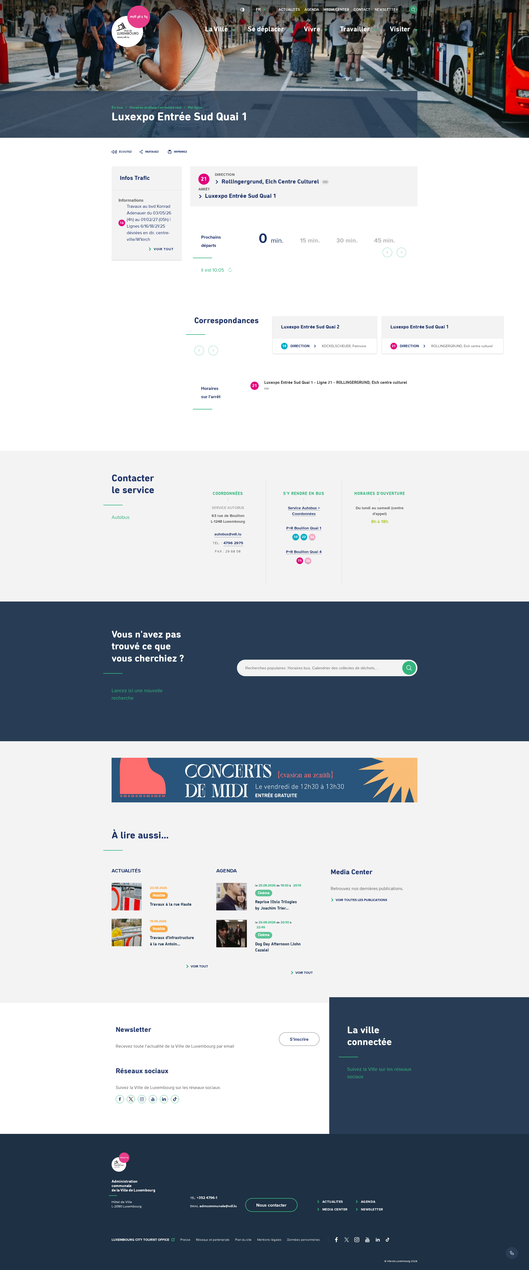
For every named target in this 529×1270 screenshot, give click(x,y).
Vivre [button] (313, 29)
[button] (413, 10)
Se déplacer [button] (267, 29)
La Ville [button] (217, 29)
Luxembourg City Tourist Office (140, 1239)
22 (304, 537)
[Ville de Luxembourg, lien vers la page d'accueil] (131, 45)
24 (312, 537)
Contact (361, 9)
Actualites (332, 1201)
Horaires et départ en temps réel (155, 107)
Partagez (152, 151)
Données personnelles (303, 1239)
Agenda (311, 9)
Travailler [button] (356, 29)
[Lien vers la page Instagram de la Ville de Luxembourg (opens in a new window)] (142, 1099)
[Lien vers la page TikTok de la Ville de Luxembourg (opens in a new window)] (175, 1099)
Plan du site (243, 1239)
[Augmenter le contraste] (242, 10)
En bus (117, 107)
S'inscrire (299, 1039)
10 (296, 537)
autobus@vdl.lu (227, 534)
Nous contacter (271, 1204)
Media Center (336, 9)
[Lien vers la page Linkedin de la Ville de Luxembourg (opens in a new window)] (164, 1099)
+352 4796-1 (207, 1198)
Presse (185, 1239)
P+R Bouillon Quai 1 (303, 528)
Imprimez (180, 151)
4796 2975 (233, 543)
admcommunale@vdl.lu (218, 1206)
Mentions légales (269, 1239)
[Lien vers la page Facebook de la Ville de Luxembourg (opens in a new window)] (120, 1099)
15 (300, 561)
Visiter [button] (401, 29)
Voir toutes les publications (361, 900)
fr (258, 9)
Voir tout (164, 249)
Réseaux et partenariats (213, 1239)
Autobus (120, 517)
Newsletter (386, 9)
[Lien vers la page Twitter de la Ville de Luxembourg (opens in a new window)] (131, 1099)
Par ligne (195, 107)
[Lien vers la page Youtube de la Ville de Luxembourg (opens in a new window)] (153, 1099)
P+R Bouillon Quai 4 (304, 552)
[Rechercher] (409, 668)
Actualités (289, 9)
